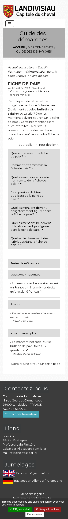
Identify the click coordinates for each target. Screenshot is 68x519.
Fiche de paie (39, 75)
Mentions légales (32, 494)
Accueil (19, 47)
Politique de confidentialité (32, 498)
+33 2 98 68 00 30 (15, 408)
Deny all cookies (48, 509)
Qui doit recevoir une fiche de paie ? (29, 155)
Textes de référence (24, 263)
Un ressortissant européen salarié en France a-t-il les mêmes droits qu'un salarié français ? (34, 287)
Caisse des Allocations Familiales (24, 448)
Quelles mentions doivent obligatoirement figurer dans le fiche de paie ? (31, 211)
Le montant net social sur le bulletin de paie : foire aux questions (30, 346)
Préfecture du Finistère (19, 444)
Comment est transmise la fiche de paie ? (29, 166)
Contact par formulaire (21, 414)
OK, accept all (21, 509)
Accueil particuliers (21, 67)
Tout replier (27, 144)
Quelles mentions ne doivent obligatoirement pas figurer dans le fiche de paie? (31, 226)
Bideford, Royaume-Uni (32, 473)
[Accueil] (29, 9)
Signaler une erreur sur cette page (35, 364)
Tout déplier (49, 144)
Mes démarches (41, 47)
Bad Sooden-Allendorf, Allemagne (38, 480)
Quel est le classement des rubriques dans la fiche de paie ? (29, 242)
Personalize (34, 514)
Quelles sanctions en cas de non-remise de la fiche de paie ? (30, 180)
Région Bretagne (15, 440)
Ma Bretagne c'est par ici (20, 453)
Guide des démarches (34, 51)
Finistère (8, 436)
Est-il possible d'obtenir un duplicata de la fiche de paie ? (29, 196)
